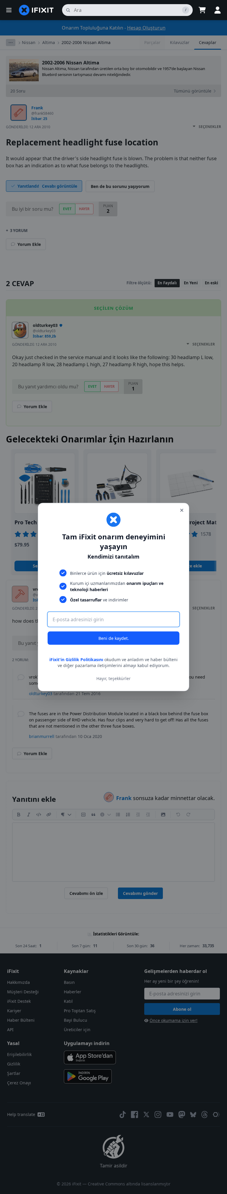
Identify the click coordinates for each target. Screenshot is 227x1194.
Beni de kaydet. (113, 638)
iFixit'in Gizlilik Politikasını (76, 659)
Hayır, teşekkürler (113, 678)
